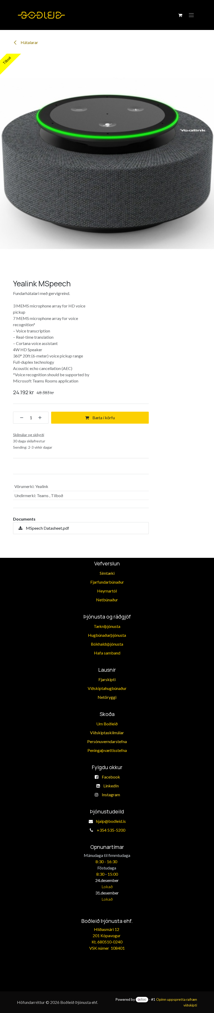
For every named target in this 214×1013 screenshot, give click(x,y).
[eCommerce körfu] (180, 15)
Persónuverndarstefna (107, 741)
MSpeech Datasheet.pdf (47, 528)
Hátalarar (29, 42)
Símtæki (107, 573)
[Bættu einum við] (41, 417)
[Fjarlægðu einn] (19, 417)
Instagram (111, 794)
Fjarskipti (107, 679)
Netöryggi (107, 697)
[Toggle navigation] (191, 15)
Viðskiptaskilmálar (107, 732)
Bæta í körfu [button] (103, 417)
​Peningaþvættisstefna (107, 750)
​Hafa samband (107, 652)
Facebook (111, 776)
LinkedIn (111, 785)
